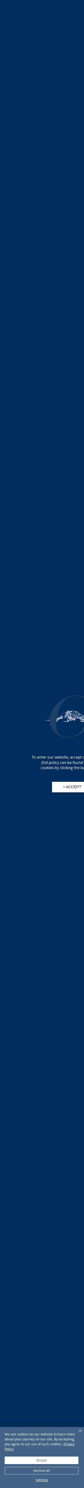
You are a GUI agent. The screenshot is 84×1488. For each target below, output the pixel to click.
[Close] (77, 1433)
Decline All (41, 1470)
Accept (41, 1460)
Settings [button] (42, 1480)
